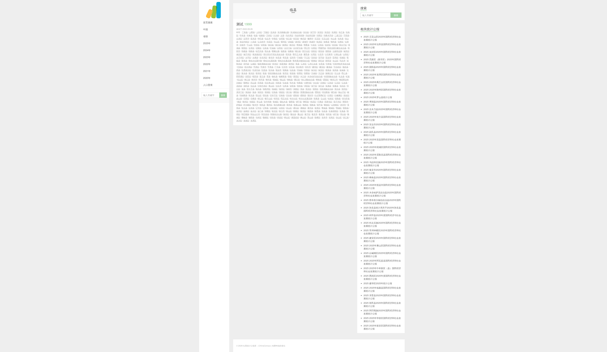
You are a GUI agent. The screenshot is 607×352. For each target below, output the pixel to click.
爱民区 (318, 92)
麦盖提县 (295, 117)
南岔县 (278, 44)
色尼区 (313, 101)
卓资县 (264, 44)
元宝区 (317, 38)
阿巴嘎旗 (245, 114)
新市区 (285, 73)
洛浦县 (328, 85)
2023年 (207, 57)
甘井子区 (274, 95)
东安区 (320, 32)
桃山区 (283, 79)
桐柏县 (290, 79)
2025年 (207, 43)
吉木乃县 (288, 48)
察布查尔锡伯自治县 (301, 60)
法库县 (285, 85)
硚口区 (260, 98)
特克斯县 (326, 92)
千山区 (249, 44)
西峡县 (313, 104)
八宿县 (253, 41)
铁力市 (282, 111)
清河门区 (240, 92)
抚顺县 (285, 70)
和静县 (251, 51)
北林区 (340, 41)
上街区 (259, 32)
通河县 (310, 107)
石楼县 (253, 98)
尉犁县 (328, 60)
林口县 (247, 79)
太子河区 (240, 57)
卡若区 (313, 44)
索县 (239, 101)
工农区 (304, 63)
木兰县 (303, 76)
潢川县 (289, 92)
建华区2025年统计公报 (378, 283)
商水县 (267, 51)
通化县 (296, 107)
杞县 (348, 76)
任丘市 (267, 38)
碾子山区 (268, 98)
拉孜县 (293, 70)
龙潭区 (253, 120)
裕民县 (262, 104)
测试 (244, 23)
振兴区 (314, 70)
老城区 (276, 101)
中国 (205, 29)
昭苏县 (255, 76)
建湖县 (329, 66)
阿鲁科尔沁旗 (276, 114)
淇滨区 (308, 89)
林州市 (254, 79)
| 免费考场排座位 (278, 345)
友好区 (328, 44)
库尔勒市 (300, 66)
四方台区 (306, 51)
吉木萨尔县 (298, 48)
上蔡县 (252, 32)
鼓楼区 (317, 117)
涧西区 (296, 89)
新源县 (293, 73)
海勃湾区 (266, 89)
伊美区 (275, 38)
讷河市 (343, 104)
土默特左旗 (337, 51)
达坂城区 (274, 107)
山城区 (253, 63)
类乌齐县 (346, 98)
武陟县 (278, 82)
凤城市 (312, 41)
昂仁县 (344, 73)
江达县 (344, 82)
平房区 (256, 66)
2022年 (207, 64)
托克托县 (256, 70)
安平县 (321, 57)
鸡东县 (273, 117)
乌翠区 (319, 35)
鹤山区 (287, 117)
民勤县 (300, 82)
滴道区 (282, 92)
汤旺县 (246, 85)
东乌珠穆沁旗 (283, 32)
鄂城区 (339, 107)
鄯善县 (346, 107)
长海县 (342, 111)
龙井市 (324, 117)
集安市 (314, 114)
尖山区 (335, 60)
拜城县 (300, 70)
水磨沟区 (308, 82)
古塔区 (251, 48)
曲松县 (275, 76)
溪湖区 (267, 92)
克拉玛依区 (244, 41)
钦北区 (275, 111)
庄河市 (285, 66)
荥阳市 (345, 101)
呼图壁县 (322, 48)
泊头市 (278, 85)
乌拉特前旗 (299, 35)
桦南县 (319, 79)
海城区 (275, 89)
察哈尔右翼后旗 (284, 60)
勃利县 (333, 41)
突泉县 (316, 98)
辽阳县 (266, 107)
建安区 (322, 66)
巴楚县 (329, 63)
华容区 (257, 44)
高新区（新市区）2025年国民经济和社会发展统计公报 (382, 61)
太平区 (248, 57)
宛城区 (342, 57)
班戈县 (251, 95)
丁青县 (245, 32)
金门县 (260, 111)
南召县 (271, 44)
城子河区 (247, 54)
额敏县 (244, 117)
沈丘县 (253, 85)
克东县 (340, 38)
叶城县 (273, 48)
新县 (265, 73)
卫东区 (321, 44)
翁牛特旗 (267, 101)
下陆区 (266, 32)
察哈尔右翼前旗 (270, 60)
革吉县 (343, 114)
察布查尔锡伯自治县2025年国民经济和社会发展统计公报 (382, 201)
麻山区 (303, 117)
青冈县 (329, 114)
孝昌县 (285, 57)
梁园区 (326, 79)
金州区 (239, 111)
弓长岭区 (337, 66)
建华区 (315, 66)
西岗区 (305, 104)
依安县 (296, 38)
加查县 (326, 41)
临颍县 (262, 35)
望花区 (296, 76)
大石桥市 (329, 54)
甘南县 (282, 95)
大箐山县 (338, 54)
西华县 (289, 104)
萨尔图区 (247, 104)
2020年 (207, 77)
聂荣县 (292, 101)
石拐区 (246, 98)
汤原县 (239, 85)
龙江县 (346, 117)
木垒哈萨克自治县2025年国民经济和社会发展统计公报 (382, 194)
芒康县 (320, 101)
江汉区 (337, 82)
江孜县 (330, 82)
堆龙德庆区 (257, 54)
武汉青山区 (269, 82)
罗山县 (259, 101)
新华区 (258, 73)
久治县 (276, 35)
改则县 (335, 70)
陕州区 (286, 114)
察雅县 (314, 60)
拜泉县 (307, 70)
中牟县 (242, 35)
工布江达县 (312, 63)
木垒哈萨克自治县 (315, 76)
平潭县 (270, 66)
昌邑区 (248, 76)
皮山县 (239, 98)
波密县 (293, 85)
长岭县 (324, 111)
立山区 (323, 98)
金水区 (253, 111)
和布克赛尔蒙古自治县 (336, 48)
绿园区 (252, 101)
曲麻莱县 (283, 76)
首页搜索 (208, 22)
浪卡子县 (250, 89)
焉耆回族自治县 (307, 92)
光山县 (333, 38)
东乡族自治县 (296, 32)
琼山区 (258, 95)
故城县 (342, 70)
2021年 (207, 71)
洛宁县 (314, 85)
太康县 (255, 57)
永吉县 (316, 82)
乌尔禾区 (289, 35)
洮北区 (342, 85)
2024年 (207, 50)
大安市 (321, 54)
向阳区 (314, 48)
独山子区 (342, 92)
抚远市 (278, 70)
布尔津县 (248, 66)
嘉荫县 (284, 51)
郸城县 (324, 107)
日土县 (337, 73)
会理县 (282, 38)
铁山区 (289, 111)
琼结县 (266, 95)
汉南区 (323, 82)
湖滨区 (260, 92)
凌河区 (298, 41)
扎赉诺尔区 (246, 70)
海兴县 (258, 89)
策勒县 (338, 98)
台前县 (266, 48)
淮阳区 (315, 89)
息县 (238, 70)
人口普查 (208, 84)
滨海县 (275, 92)
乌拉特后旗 (310, 35)
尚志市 (342, 60)
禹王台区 (284, 98)
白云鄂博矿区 (320, 95)
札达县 (341, 76)
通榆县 (303, 107)
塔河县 (288, 54)
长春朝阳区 (333, 111)
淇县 (302, 89)
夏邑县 (306, 54)
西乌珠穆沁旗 (279, 104)
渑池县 (248, 92)
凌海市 (305, 41)
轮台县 (244, 107)
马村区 (258, 117)
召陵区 (258, 48)
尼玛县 (246, 63)
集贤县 (322, 114)
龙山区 (339, 117)
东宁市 (313, 32)
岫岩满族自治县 (264, 63)
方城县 (314, 73)
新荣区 (300, 73)
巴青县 (240, 66)
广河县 (277, 66)
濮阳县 (296, 92)
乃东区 (269, 35)
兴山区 (276, 41)
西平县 (320, 104)
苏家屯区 (328, 101)
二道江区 (338, 35)
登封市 (310, 95)
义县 (282, 35)
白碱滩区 (338, 95)
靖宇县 (336, 114)
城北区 (239, 54)
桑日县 (297, 79)
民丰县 (293, 82)
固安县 (321, 51)
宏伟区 (335, 57)
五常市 (246, 38)
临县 (256, 35)
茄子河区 (337, 101)
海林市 (289, 89)
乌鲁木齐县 (328, 35)
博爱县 (306, 44)
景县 (268, 76)
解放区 (327, 104)
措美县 (328, 70)
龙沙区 (239, 120)
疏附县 (303, 95)
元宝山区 (325, 38)
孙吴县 (278, 57)
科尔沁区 (293, 98)
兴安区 (269, 41)
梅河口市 (334, 79)
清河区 (344, 89)
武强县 (260, 82)
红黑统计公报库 (214, 9)
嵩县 (297, 63)
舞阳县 (306, 101)
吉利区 (280, 48)
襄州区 (269, 104)
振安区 (321, 70)
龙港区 (246, 120)
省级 (205, 36)
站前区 (331, 98)
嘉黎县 (291, 51)
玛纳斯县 (243, 95)
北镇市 (242, 44)
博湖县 (299, 44)
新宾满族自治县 (274, 73)
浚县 (243, 89)
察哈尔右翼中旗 (255, 60)
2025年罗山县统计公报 (378, 97)
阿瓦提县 (265, 114)
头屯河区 (263, 57)
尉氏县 (321, 60)
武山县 (253, 82)
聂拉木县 (284, 101)
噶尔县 (298, 51)
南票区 (285, 44)
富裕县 (244, 60)
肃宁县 (299, 101)
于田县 (346, 35)
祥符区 (276, 98)
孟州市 (293, 57)
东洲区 (334, 32)
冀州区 (284, 41)
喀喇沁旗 (275, 51)
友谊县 (335, 44)
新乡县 (244, 73)
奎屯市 (271, 57)
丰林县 (249, 35)
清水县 (337, 89)
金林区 (246, 111)
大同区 (313, 54)
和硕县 (244, 51)
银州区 (303, 111)
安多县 (314, 57)
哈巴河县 (259, 51)
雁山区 (300, 114)
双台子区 (343, 44)
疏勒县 (296, 95)
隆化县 (293, 114)
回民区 (314, 51)
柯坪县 (261, 79)
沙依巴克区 (262, 85)
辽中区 (258, 107)
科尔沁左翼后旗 (305, 98)
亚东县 (253, 38)
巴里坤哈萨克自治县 (341, 63)
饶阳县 (251, 117)
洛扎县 (321, 85)
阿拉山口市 (255, 114)
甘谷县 (289, 95)
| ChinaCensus (264, 345)
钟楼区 (267, 111)
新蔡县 (307, 73)
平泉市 (263, 66)
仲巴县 (260, 38)
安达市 (328, 57)
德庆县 (345, 66)
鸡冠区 (280, 117)
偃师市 (310, 38)
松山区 (240, 79)
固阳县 (328, 51)
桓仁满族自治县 (308, 79)
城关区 (346, 51)
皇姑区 (346, 95)
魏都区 (266, 117)
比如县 (285, 82)
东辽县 (341, 32)
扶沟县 (271, 70)
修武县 (303, 38)
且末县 (273, 32)
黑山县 (310, 117)
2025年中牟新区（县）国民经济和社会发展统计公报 (382, 270)
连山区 (289, 107)
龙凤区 (331, 117)
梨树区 (246, 82)
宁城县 (300, 57)
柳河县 (268, 79)
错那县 (310, 111)
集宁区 (307, 114)
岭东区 (275, 63)
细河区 (245, 101)
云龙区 (239, 38)
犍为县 (334, 92)
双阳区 (244, 48)
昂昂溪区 (240, 76)
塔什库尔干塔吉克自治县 (273, 54)
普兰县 (262, 76)
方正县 (321, 73)
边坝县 (251, 107)
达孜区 (282, 107)
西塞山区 (297, 104)
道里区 (317, 107)
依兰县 (289, 38)
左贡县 (322, 63)
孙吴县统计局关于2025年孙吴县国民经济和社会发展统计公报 (382, 209)
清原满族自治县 (326, 89)
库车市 (308, 66)
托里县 (264, 70)
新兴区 (251, 73)
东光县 (306, 32)
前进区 (319, 41)
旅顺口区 (329, 73)
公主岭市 (261, 41)
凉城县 (291, 41)
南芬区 (292, 44)
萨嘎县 (239, 104)
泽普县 (307, 85)
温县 (254, 92)
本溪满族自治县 (330, 76)
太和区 (346, 54)
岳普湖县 (283, 63)
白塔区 (330, 95)
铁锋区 (296, 111)
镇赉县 (317, 111)
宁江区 (307, 57)
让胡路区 (335, 104)
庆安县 (292, 66)
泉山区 (271, 85)
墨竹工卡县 (297, 54)
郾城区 (331, 107)
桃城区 (276, 79)
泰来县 (300, 85)
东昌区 (327, 32)
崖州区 (291, 63)
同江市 (307, 48)
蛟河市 (255, 104)
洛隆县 (335, 85)
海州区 (282, 89)
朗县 (290, 76)
